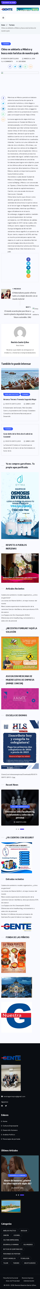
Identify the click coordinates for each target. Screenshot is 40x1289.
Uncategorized (29, 1263)
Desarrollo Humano (10, 1130)
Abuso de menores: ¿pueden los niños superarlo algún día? (17, 1182)
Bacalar (24, 1231)
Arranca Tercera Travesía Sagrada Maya (19, 399)
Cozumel (17, 1235)
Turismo (11, 25)
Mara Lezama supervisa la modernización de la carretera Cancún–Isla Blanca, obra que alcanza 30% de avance (19, 609)
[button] (16, 829)
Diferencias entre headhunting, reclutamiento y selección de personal (18, 619)
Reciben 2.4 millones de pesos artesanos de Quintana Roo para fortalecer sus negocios (17, 915)
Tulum (5, 1263)
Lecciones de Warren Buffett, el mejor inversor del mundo (19, 602)
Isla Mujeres (28, 1244)
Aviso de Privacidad (13, 1281)
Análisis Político (9, 1135)
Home (3, 25)
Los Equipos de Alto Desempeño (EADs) (15, 615)
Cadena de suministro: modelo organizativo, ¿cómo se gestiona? (19, 596)
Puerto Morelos (9, 1258)
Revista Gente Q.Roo (13, 404)
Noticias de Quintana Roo (12, 1249)
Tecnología (24, 1258)
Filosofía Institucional (10, 1278)
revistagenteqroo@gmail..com (14, 1096)
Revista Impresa (27, 1278)
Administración (29, 1281)
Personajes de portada (11, 1139)
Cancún (6, 1235)
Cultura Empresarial (10, 1126)
